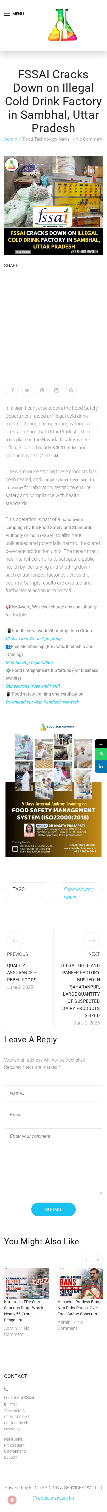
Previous (17, 954)
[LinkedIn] (56, 390)
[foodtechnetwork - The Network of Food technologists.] (62, 25)
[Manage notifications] (12, 1500)
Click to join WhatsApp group (33, 638)
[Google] (71, 390)
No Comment (89, 139)
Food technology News (46, 139)
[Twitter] (27, 390)
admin (11, 139)
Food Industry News (78, 893)
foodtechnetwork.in (53, 1498)
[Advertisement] (53, 327)
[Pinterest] (42, 390)
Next (94, 954)
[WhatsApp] (101, 754)
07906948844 (19, 1397)
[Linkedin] (101, 766)
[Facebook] (13, 390)
